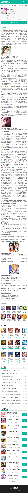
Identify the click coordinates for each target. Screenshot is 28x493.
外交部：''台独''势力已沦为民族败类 (10, 397)
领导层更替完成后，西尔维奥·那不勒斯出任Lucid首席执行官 (12, 400)
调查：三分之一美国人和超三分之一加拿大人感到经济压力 (12, 382)
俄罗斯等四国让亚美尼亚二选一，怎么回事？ (12, 379)
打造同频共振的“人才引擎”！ (8, 376)
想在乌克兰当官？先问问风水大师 (9, 373)
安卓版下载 (14, 22)
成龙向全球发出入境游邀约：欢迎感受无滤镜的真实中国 (12, 403)
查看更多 (14, 482)
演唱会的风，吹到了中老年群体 (9, 388)
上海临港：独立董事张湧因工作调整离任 (11, 371)
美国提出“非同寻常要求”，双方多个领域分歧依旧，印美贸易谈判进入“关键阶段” (12, 394)
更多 (24, 367)
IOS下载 (14, 5)
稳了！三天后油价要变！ (7, 385)
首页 (2, 5)
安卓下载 (7, 5)
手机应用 (21, 5)
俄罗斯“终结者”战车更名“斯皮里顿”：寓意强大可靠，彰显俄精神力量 (12, 391)
